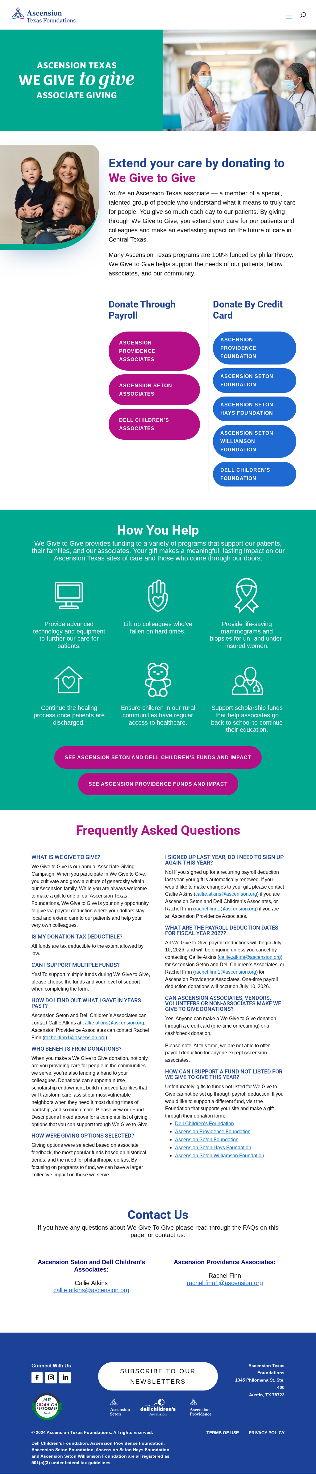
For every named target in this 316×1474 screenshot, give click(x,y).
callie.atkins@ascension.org (113, 1022)
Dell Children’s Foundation (204, 1123)
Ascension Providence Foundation (213, 1131)
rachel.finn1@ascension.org (75, 1037)
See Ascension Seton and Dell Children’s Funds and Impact (158, 757)
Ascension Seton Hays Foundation (213, 1147)
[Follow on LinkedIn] (65, 1377)
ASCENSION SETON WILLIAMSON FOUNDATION (246, 441)
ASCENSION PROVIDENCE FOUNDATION (238, 348)
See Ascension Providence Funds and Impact (158, 784)
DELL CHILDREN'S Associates (144, 424)
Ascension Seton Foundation (207, 1139)
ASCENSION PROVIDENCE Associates (137, 351)
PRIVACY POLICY (267, 1432)
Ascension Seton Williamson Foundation (219, 1155)
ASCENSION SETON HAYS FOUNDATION (246, 409)
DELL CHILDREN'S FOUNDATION (245, 474)
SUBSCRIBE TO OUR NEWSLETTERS (158, 1376)
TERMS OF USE (222, 1432)
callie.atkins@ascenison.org (226, 894)
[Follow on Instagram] (51, 1377)
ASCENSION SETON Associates (145, 390)
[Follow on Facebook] (37, 1377)
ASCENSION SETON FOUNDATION (246, 380)
